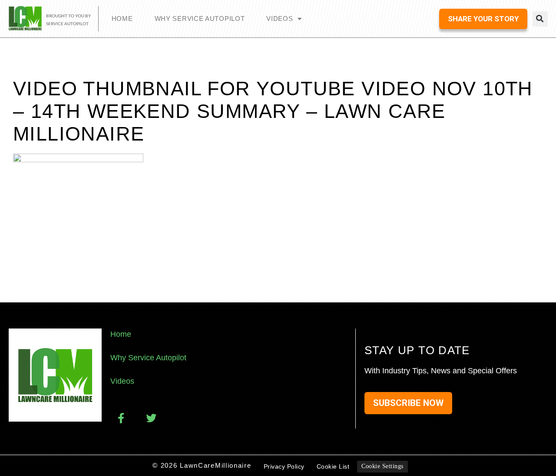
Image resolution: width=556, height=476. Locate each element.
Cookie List (333, 466)
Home (122, 18)
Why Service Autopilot (200, 18)
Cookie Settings (382, 466)
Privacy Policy (284, 466)
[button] (540, 19)
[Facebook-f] (120, 418)
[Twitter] (151, 418)
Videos (279, 18)
